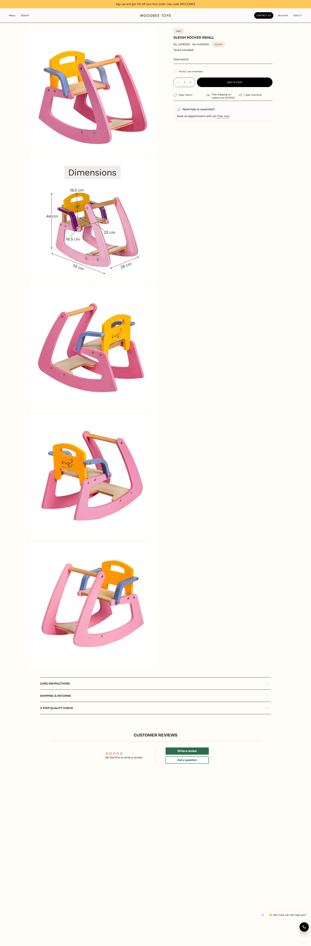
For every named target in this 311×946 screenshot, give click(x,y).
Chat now (223, 116)
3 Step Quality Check (56, 708)
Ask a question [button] (187, 760)
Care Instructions (55, 683)
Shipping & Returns (55, 695)
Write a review (187, 751)
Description (181, 59)
